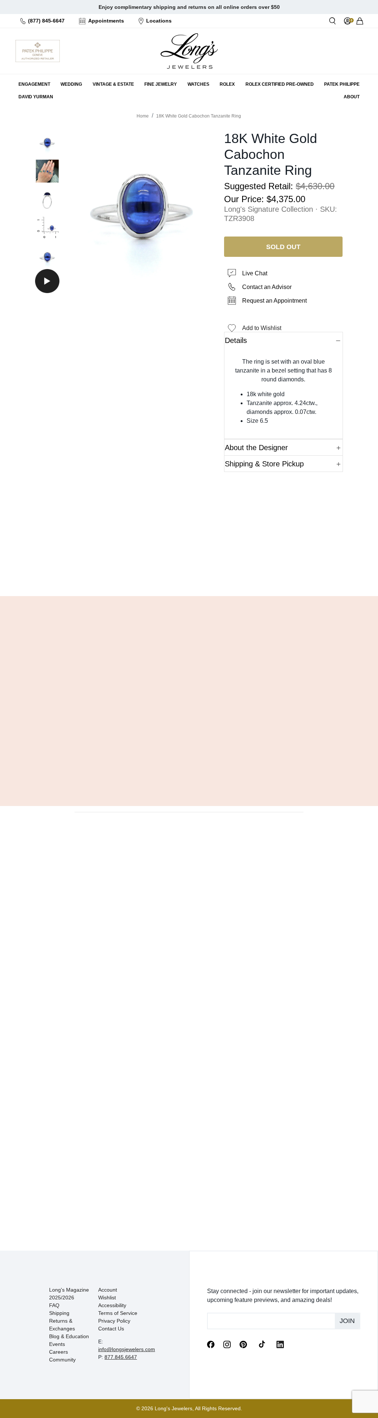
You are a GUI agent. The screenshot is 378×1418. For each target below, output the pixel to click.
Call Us (149, 572)
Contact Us (111, 1329)
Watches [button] (198, 84)
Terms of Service (117, 1313)
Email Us (188, 572)
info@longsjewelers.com (126, 1349)
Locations (159, 21)
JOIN (347, 1321)
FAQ (54, 1305)
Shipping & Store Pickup (264, 464)
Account (107, 1290)
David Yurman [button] (35, 96)
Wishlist (107, 1297)
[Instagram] (227, 1344)
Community (62, 1360)
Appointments (106, 21)
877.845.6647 (120, 1357)
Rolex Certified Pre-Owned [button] (279, 84)
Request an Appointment (274, 300)
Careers (58, 1352)
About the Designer (256, 447)
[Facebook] (210, 1344)
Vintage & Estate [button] (113, 84)
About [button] (352, 96)
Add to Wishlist (261, 328)
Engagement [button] (34, 84)
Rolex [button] (227, 84)
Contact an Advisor (267, 287)
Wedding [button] (71, 84)
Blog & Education (69, 1336)
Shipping (59, 1313)
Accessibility (112, 1305)
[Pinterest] (243, 1344)
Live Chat (254, 273)
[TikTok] (262, 1344)
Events (57, 1344)
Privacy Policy (114, 1321)
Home (143, 116)
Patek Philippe (342, 84)
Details (236, 340)
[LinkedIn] (280, 1344)
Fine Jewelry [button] (160, 84)
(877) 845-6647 (46, 21)
